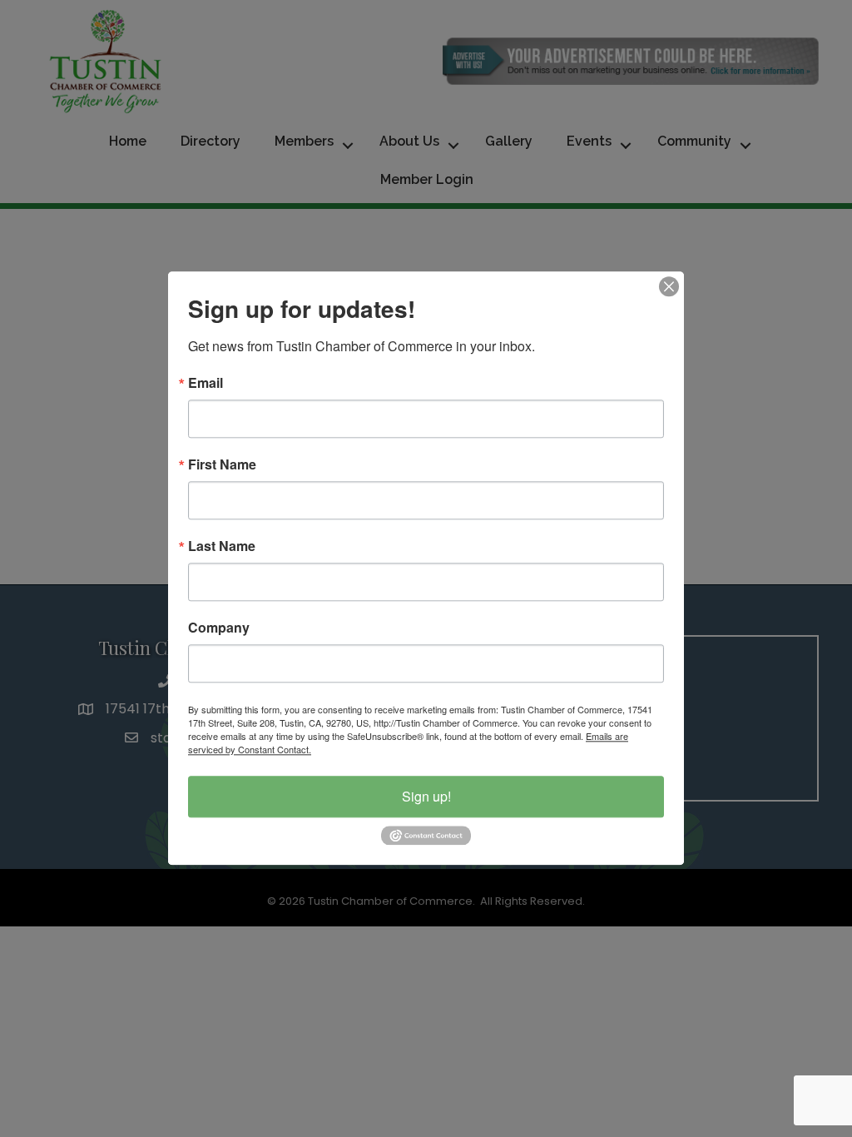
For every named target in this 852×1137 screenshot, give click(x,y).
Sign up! (426, 796)
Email (205, 383)
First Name (222, 464)
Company (219, 627)
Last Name (221, 546)
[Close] (669, 286)
